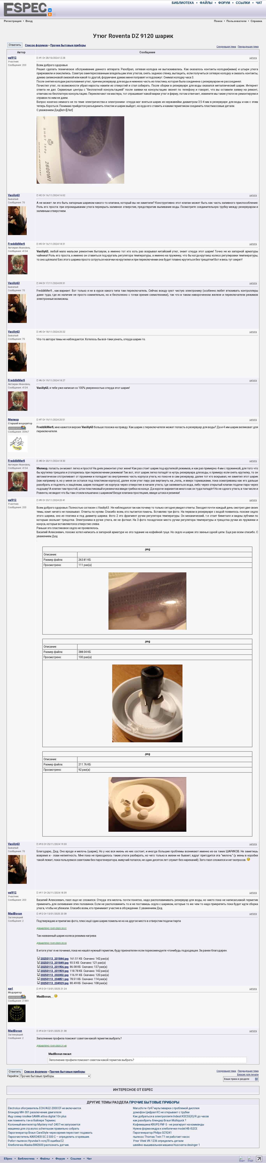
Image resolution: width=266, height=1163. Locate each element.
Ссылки (75, 1158)
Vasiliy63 (14, 195)
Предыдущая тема (248, 46)
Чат (89, 1158)
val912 (12, 57)
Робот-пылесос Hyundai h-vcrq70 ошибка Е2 (36, 1140)
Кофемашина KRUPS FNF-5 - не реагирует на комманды (168, 1124)
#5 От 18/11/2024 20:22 (52, 332)
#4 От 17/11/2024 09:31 (52, 283)
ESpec (8, 1158)
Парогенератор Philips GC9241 (152, 1132)
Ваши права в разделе (236, 1079)
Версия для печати (248, 1074)
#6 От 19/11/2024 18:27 (52, 380)
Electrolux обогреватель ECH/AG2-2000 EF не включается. (45, 1108)
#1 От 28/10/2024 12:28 (52, 58)
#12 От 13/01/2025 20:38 (53, 913)
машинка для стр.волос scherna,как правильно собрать (43, 1128)
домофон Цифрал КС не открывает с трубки (161, 1112)
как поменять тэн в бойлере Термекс (32, 1120)
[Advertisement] (216, 11)
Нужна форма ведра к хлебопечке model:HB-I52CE (165, 1128)
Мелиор (13, 419)
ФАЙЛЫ (206, 2)
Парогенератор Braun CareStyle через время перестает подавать (50, 1132)
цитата (253, 58)
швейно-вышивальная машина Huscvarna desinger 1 (166, 1144)
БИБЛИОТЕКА (183, 2)
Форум (60, 1158)
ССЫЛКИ (243, 2)
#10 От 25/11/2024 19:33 (53, 844)
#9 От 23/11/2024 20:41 (52, 500)
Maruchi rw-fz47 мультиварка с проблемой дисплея (166, 1108)
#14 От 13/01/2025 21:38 (53, 1031)
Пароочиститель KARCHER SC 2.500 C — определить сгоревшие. (49, 1136)
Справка (256, 21)
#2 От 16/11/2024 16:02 (52, 195)
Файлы (45, 1158)
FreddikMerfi (16, 243)
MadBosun (15, 913)
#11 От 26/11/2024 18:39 (53, 892)
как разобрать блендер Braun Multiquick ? (159, 1120)
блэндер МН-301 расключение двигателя (34, 1112)
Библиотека (26, 1158)
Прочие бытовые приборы (68, 45)
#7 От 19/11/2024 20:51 (52, 419)
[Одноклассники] (50, 14)
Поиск (218, 21)
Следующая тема (226, 46)
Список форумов (36, 45)
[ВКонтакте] (50, 10)
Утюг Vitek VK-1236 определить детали (158, 1140)
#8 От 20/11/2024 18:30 (52, 461)
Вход (29, 21)
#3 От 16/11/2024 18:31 (52, 244)
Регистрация (12, 21)
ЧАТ (259, 2)
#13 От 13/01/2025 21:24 (53, 988)
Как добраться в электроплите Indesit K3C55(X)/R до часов (171, 1116)
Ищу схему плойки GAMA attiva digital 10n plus (37, 1116)
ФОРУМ (224, 2)
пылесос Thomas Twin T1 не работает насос (161, 1136)
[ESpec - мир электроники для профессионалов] (25, 18)
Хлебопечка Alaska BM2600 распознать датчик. (38, 1144)
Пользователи (236, 21)
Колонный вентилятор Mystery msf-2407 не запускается (44, 1124)
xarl (10, 988)
